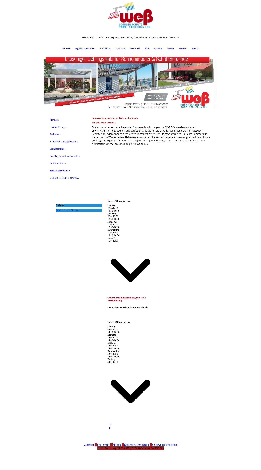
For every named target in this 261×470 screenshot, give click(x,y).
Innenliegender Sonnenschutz (64, 156)
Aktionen (182, 48)
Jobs (147, 48)
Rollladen (54, 134)
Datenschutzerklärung (137, 444)
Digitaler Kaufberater (85, 48)
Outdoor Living (57, 127)
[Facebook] (109, 428)
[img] (130, 15)
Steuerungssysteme (59, 170)
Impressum (103, 444)
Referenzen (134, 48)
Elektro (170, 48)
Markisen (54, 120)
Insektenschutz (57, 163)
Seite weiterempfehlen (165, 444)
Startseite (66, 48)
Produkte (158, 48)
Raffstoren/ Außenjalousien (63, 141)
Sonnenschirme (57, 149)
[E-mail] (110, 424)
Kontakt (195, 48)
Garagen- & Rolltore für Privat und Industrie (66, 177)
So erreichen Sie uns (67, 210)
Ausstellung (105, 48)
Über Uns (120, 48)
